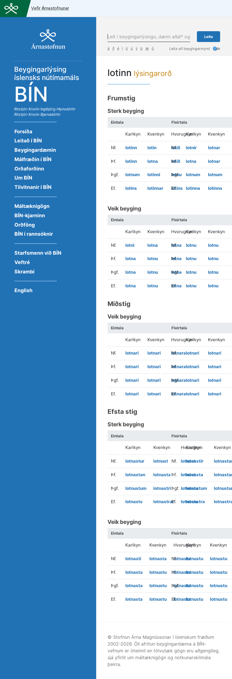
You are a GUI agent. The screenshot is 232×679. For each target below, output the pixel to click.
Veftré (22, 262)
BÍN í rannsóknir (33, 234)
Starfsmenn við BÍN (37, 253)
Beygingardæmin (35, 150)
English (23, 290)
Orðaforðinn (29, 169)
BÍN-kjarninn (29, 215)
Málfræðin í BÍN (32, 159)
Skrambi (24, 272)
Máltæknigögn (32, 206)
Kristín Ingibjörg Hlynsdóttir (52, 109)
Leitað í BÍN (28, 141)
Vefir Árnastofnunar (50, 8)
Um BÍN (23, 178)
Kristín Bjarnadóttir (45, 114)
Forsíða (23, 131)
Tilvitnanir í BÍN (32, 187)
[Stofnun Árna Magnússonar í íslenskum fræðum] (48, 42)
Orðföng (24, 225)
